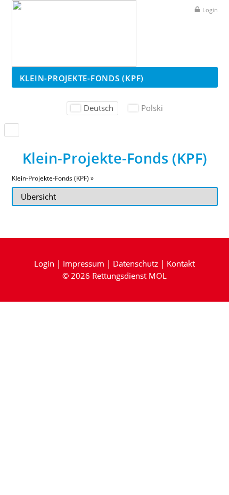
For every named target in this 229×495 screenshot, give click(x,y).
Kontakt (181, 263)
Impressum (83, 263)
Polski (152, 108)
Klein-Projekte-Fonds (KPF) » (53, 178)
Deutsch (98, 108)
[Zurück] (12, 130)
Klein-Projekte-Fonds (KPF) (82, 78)
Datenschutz (135, 263)
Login (210, 10)
